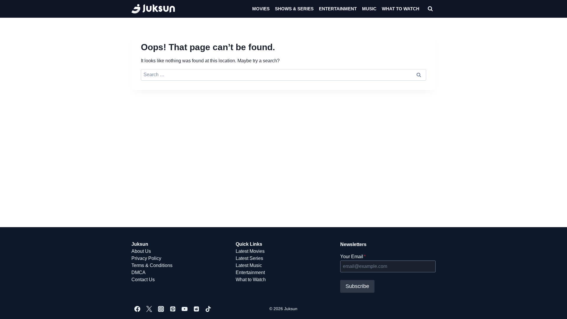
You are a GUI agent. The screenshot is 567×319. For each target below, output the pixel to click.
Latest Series (249, 258)
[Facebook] (137, 309)
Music (369, 8)
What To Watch (400, 8)
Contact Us (143, 279)
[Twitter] (149, 309)
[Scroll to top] (553, 308)
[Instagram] (161, 309)
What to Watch (251, 279)
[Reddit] (196, 309)
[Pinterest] (173, 309)
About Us (141, 251)
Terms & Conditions (151, 265)
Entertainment (338, 8)
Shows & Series (294, 8)
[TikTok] (208, 309)
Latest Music (249, 265)
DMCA (138, 272)
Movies (261, 8)
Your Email (353, 256)
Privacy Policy (146, 258)
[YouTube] (184, 309)
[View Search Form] (430, 9)
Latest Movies (250, 251)
